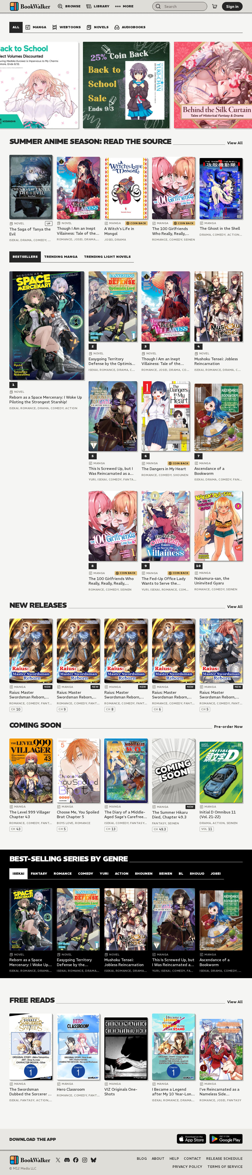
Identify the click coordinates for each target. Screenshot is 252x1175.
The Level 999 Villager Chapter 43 (29, 814)
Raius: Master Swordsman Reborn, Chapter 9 (75, 695)
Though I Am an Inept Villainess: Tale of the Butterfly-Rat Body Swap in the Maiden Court (76, 231)
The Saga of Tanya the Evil (30, 231)
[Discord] (67, 1160)
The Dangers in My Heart (164, 468)
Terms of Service (225, 1166)
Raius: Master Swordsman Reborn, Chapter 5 (218, 695)
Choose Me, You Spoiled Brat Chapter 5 (78, 814)
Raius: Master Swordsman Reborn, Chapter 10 (27, 695)
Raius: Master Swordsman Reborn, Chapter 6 (170, 695)
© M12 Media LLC (22, 1168)
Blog (142, 1158)
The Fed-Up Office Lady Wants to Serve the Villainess (164, 581)
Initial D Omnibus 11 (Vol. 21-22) (218, 814)
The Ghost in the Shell (220, 228)
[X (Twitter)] (58, 1160)
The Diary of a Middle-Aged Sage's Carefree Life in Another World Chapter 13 (124, 814)
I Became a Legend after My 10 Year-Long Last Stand (172, 1092)
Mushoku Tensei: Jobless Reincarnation (216, 361)
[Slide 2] (126, 85)
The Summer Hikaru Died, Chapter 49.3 (170, 815)
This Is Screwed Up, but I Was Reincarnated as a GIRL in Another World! (111, 471)
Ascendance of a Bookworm (209, 471)
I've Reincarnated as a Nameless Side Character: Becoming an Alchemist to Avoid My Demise (219, 1092)
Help (174, 1158)
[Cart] (214, 6)
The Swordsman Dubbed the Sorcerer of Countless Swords (30, 1092)
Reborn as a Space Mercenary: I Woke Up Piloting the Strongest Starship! (45, 400)
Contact (192, 1158)
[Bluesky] (93, 1160)
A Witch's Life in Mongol (119, 231)
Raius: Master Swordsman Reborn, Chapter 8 (122, 695)
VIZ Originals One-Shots (120, 1092)
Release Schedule (224, 1158)
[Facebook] (76, 1160)
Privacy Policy (188, 1166)
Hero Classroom (71, 1089)
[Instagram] (85, 1160)
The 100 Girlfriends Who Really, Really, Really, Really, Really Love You (170, 231)
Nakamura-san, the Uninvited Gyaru (211, 581)
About (158, 1158)
